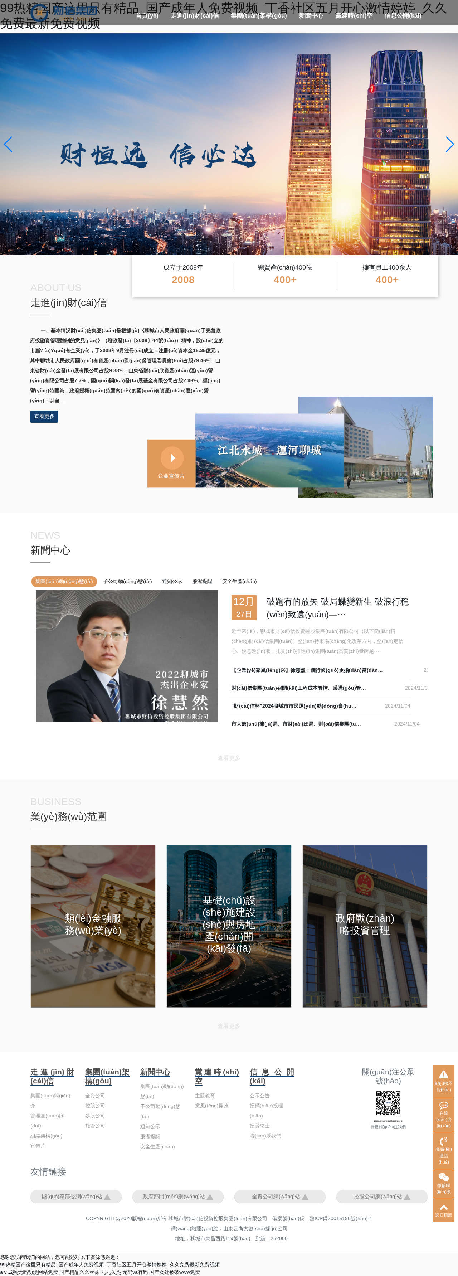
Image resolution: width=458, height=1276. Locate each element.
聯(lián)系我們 (265, 1136)
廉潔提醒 (202, 581)
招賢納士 (260, 1126)
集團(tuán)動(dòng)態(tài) (64, 581)
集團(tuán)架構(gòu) (259, 15)
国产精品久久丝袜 (79, 1272)
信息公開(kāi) (403, 15)
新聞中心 (311, 15)
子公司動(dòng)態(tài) (127, 581)
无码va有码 (135, 1272)
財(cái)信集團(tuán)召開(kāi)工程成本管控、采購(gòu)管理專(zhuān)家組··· (318, 688)
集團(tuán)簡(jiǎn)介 (198, 33)
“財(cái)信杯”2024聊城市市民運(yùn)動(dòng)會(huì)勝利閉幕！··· (308, 706)
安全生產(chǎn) (239, 581)
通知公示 (172, 581)
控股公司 (279, 33)
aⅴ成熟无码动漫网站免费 (29, 1272)
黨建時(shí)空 (354, 15)
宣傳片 (37, 1146)
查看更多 (44, 416)
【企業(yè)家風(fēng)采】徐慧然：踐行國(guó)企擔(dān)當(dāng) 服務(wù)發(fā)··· (328, 670)
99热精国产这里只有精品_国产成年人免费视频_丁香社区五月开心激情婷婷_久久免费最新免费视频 (110, 1264)
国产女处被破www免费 (174, 1272)
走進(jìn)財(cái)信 (195, 15)
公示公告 (397, 33)
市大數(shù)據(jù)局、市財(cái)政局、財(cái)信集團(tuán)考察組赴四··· (313, 724)
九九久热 (111, 1272)
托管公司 (95, 1126)
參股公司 (95, 1116)
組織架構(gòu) (46, 1136)
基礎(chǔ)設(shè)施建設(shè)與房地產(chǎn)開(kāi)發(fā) (229, 924)
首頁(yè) (147, 15)
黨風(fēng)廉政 (212, 1105)
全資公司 (243, 33)
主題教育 (348, 33)
